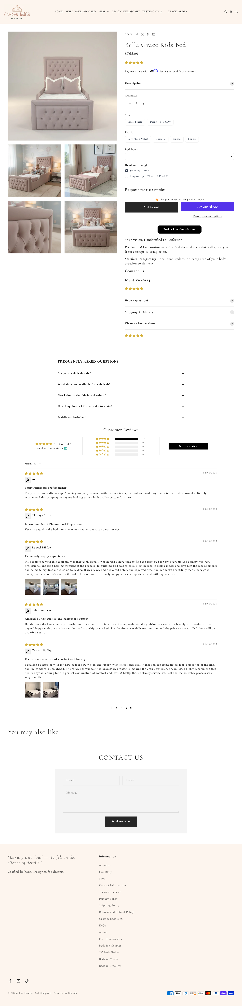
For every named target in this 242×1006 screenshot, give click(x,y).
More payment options (207, 216)
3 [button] (121, 708)
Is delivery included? (121, 417)
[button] (134, 63)
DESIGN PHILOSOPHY (126, 11)
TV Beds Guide (109, 952)
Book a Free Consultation (179, 229)
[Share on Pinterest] (148, 34)
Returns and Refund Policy (116, 912)
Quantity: (131, 96)
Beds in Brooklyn (110, 966)
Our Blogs (105, 872)
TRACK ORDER (177, 11)
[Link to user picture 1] (33, 587)
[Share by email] (154, 34)
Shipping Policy (109, 905)
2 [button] (116, 708)
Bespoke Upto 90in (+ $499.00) (149, 176)
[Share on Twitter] (142, 34)
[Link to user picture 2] (51, 587)
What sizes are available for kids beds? (121, 384)
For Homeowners (110, 939)
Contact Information (112, 885)
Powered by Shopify (65, 993)
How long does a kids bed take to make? (121, 406)
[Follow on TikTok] (27, 981)
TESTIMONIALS (152, 11)
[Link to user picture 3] (69, 587)
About (103, 932)
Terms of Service (110, 892)
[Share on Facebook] (137, 34)
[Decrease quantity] (130, 104)
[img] (34, 473)
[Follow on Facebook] (10, 981)
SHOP (102, 12)
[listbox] (179, 156)
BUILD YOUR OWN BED (81, 11)
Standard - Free (139, 171)
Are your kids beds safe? (121, 373)
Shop (102, 878)
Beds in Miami (108, 959)
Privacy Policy (108, 899)
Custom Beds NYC (111, 919)
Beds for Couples (110, 946)
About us (105, 865)
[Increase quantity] (143, 104)
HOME (59, 11)
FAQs (102, 925)
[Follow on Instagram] (18, 981)
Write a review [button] (188, 446)
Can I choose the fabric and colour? (121, 395)
